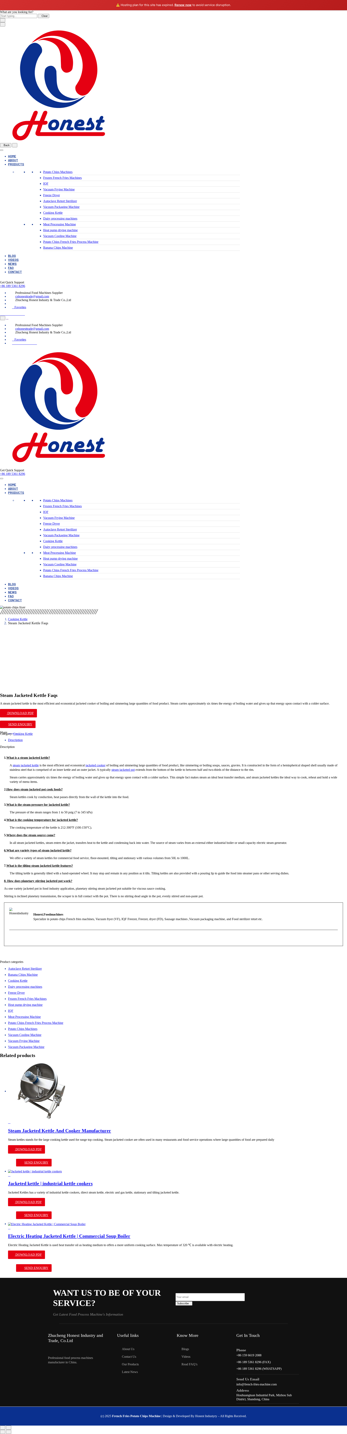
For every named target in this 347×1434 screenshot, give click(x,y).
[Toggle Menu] (1, 150)
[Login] (7, 318)
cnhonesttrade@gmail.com (32, 296)
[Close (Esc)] (2, 1428)
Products (16, 164)
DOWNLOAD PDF (20, 713)
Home (12, 156)
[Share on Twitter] (11, 732)
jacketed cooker (95, 765)
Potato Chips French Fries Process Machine (70, 241)
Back (7, 145)
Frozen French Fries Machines (62, 177)
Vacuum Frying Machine (59, 189)
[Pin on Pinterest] (14, 732)
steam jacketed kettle (26, 765)
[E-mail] (11, 938)
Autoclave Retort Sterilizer (60, 201)
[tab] (177, 740)
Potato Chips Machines (57, 172)
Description (15, 740)
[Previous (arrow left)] (2, 1432)
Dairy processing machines (60, 218)
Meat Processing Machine (59, 224)
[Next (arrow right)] (8, 1432)
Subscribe (183, 1303)
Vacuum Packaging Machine (61, 207)
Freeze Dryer (51, 195)
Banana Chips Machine (58, 247)
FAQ (11, 268)
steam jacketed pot (123, 769)
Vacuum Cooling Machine (60, 236)
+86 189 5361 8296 (12, 286)
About (13, 160)
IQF (45, 183)
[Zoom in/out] (8, 1428)
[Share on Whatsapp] (16, 732)
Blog (12, 256)
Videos (13, 260)
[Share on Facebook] (9, 732)
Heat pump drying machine (60, 230)
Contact (15, 272)
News (12, 264)
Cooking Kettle (53, 212)
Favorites (20, 307)
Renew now (183, 5)
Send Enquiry (20, 724)
